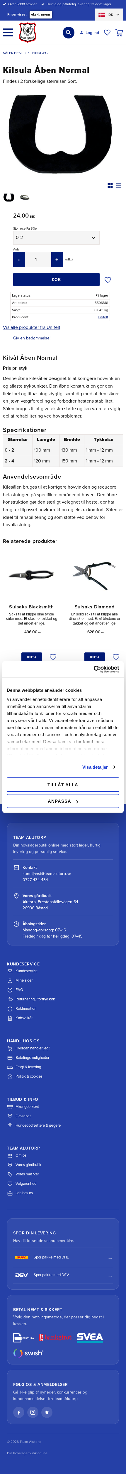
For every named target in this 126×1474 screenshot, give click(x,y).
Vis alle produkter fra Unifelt (31, 327)
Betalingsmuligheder (32, 1057)
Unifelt (103, 317)
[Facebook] (18, 1412)
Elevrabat (23, 1116)
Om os (21, 1155)
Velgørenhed (26, 1183)
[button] (8, 32)
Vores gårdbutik (28, 1164)
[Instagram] (32, 1412)
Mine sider (24, 980)
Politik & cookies (29, 1076)
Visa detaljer (95, 767)
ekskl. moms (41, 14)
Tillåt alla (62, 784)
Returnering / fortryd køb (35, 999)
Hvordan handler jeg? (33, 1048)
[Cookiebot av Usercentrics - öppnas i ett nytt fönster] (93, 669)
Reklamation (26, 1008)
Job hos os (24, 1193)
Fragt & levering (28, 1067)
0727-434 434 (35, 879)
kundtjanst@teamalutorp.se (47, 873)
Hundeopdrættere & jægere (38, 1125)
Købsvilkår (24, 1018)
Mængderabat (27, 1106)
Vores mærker (27, 1174)
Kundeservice (27, 971)
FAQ (19, 989)
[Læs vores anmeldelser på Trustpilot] (46, 1412)
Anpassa (59, 801)
